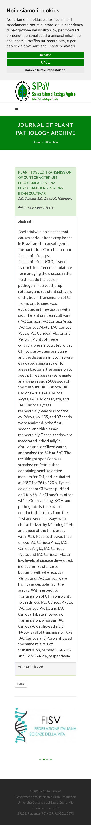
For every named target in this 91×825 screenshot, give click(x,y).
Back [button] (20, 684)
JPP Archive (51, 142)
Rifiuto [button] (46, 62)
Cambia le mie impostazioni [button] (45, 70)
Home (36, 142)
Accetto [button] (45, 55)
